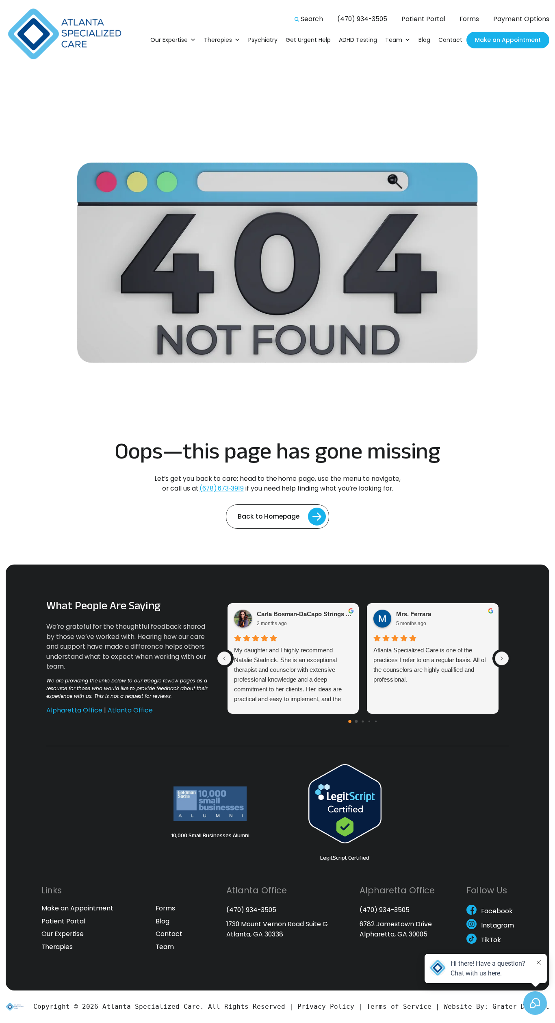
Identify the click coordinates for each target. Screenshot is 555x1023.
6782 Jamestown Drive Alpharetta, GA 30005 (396, 928)
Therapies (218, 40)
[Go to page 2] (363, 722)
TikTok (491, 940)
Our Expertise (169, 40)
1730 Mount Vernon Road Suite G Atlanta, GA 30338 (277, 928)
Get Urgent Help (308, 40)
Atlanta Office (130, 710)
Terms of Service (398, 1006)
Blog (424, 40)
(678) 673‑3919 (221, 488)
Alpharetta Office (74, 710)
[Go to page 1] (356, 721)
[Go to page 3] (369, 721)
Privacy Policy (325, 1006)
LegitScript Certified (344, 857)
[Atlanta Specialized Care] (69, 34)
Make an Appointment (508, 40)
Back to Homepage (268, 516)
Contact (450, 40)
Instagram (497, 926)
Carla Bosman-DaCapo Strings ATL (305, 613)
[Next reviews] (502, 658)
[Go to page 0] (349, 721)
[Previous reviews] (224, 658)
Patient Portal (423, 19)
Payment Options (521, 19)
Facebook (497, 911)
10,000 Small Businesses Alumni (210, 835)
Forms (469, 19)
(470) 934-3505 (362, 19)
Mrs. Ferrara (413, 613)
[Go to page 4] (376, 721)
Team (393, 40)
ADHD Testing (358, 40)
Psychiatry (263, 40)
